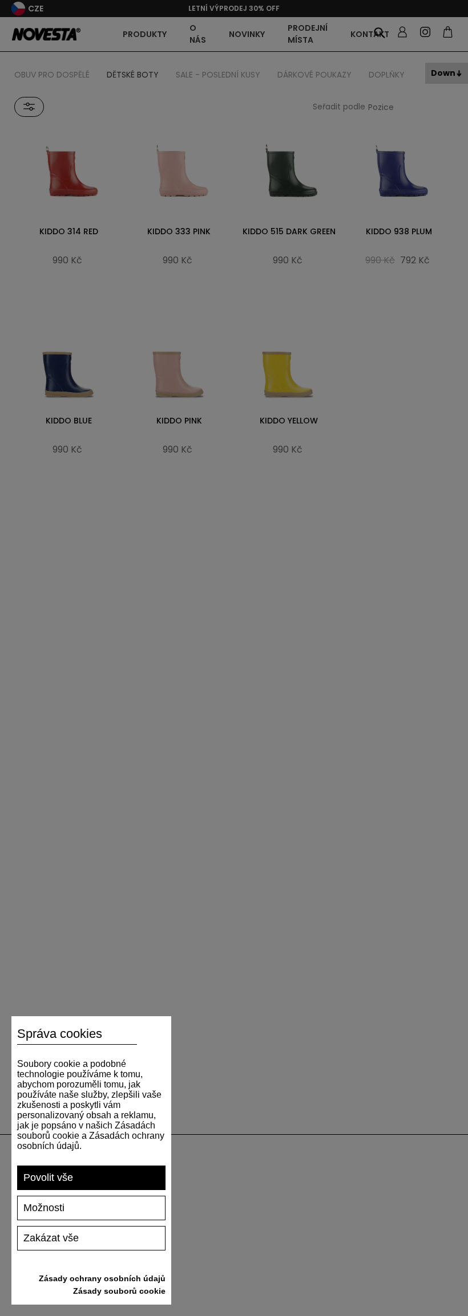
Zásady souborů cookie (119, 1290)
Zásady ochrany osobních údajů (102, 1278)
